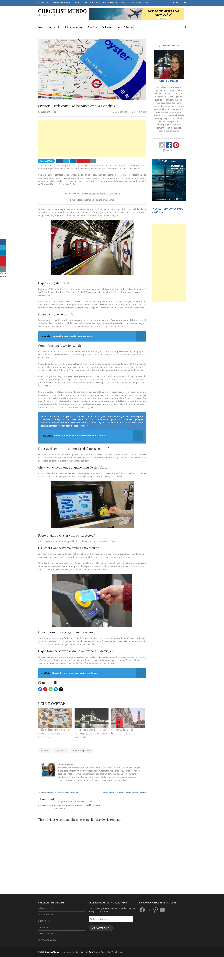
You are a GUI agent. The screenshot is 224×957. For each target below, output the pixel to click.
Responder (59, 809)
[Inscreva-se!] (86, 161)
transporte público (81, 751)
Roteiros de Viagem (74, 27)
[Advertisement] (92, 138)
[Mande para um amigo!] (93, 161)
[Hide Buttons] (3, 276)
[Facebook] (173, 3)
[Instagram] (181, 3)
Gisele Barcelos (48, 112)
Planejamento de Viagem (49, 934)
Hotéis (41, 2)
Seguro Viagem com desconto (59, 2)
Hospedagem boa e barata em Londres (95, 200)
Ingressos (125, 2)
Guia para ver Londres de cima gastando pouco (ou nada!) (91, 733)
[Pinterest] (177, 3)
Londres (45, 751)
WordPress (116, 952)
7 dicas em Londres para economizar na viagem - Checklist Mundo (69, 805)
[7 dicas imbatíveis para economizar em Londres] (55, 717)
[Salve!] (79, 161)
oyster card (61, 751)
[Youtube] (185, 3)
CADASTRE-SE (100, 928)
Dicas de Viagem (121, 112)
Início (40, 27)
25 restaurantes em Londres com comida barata (60, 792)
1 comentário (140, 112)
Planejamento (53, 27)
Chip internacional (140, 2)
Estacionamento (110, 2)
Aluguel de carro (92, 2)
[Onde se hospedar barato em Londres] (128, 717)
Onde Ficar (92, 27)
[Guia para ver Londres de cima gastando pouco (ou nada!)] (91, 717)
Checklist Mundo (62, 11)
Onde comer (107, 27)
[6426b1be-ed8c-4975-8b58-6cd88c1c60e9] (169, 200)
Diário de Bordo (45, 908)
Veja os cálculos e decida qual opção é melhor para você (117, 308)
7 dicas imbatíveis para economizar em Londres (54, 733)
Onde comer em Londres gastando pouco (100, 193)
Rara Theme (94, 952)
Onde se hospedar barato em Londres (124, 731)
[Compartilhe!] (59, 161)
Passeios (78, 2)
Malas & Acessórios (127, 27)
